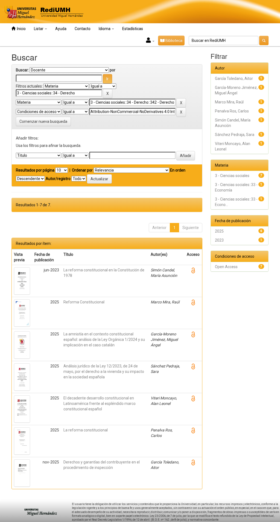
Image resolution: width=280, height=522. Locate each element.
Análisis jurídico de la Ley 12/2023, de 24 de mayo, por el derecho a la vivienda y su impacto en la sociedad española (103, 371)
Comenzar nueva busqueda (43, 121)
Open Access (226, 267)
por (112, 70)
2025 (219, 231)
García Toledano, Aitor (234, 78)
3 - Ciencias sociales (232, 175)
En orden (177, 170)
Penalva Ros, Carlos (232, 111)
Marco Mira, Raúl (229, 102)
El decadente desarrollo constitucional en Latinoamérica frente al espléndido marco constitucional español (99, 403)
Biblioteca (173, 40)
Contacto (83, 29)
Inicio (20, 29)
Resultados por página (35, 170)
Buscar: (22, 70)
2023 (219, 240)
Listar (39, 29)
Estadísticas (132, 29)
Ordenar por (82, 170)
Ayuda (60, 29)
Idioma (105, 29)
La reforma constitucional (85, 430)
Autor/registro (58, 178)
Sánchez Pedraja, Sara (234, 134)
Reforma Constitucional (83, 302)
